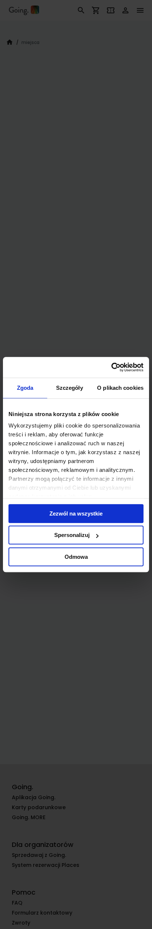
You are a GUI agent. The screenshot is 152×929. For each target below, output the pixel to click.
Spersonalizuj (72, 535)
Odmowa (76, 557)
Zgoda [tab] (25, 388)
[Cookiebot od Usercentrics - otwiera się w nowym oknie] (111, 367)
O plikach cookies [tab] (120, 388)
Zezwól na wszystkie (76, 513)
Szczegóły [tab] (69, 388)
